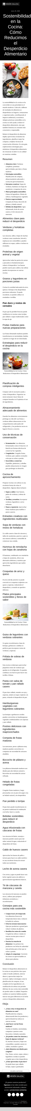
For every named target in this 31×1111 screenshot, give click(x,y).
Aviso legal (12, 1102)
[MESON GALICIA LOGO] (11, 3)
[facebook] (9, 1094)
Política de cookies (19, 1102)
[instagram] (13, 1094)
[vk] (17, 1094)
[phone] (21, 1094)
